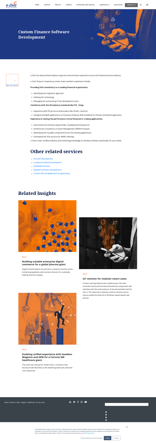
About (6, 402)
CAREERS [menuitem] (69, 5)
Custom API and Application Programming (52, 173)
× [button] (127, 426)
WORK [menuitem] (37, 5)
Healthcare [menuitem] (118, 5)
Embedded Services (42, 166)
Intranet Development (43, 159)
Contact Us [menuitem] (131, 5)
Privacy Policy (90, 433)
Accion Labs (40, 402)
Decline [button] (116, 438)
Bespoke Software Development (48, 170)
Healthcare (31, 402)
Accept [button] (108, 438)
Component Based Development (48, 162)
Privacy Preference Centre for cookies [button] (92, 438)
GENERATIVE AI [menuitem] (104, 5)
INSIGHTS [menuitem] (58, 5)
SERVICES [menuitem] (47, 5)
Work (18, 402)
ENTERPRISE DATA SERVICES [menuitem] (86, 5)
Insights (23, 402)
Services (12, 402)
